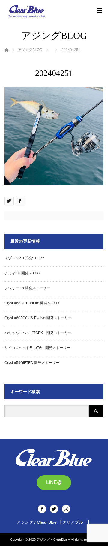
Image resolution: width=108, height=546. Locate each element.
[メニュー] (99, 10)
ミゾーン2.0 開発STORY (24, 258)
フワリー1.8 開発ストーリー (27, 288)
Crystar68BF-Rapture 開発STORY (32, 303)
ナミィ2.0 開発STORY (22, 273)
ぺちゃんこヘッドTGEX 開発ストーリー (38, 333)
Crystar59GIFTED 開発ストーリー (31, 363)
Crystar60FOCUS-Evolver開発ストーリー (38, 318)
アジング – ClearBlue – (53, 539)
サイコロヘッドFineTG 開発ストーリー (37, 348)
